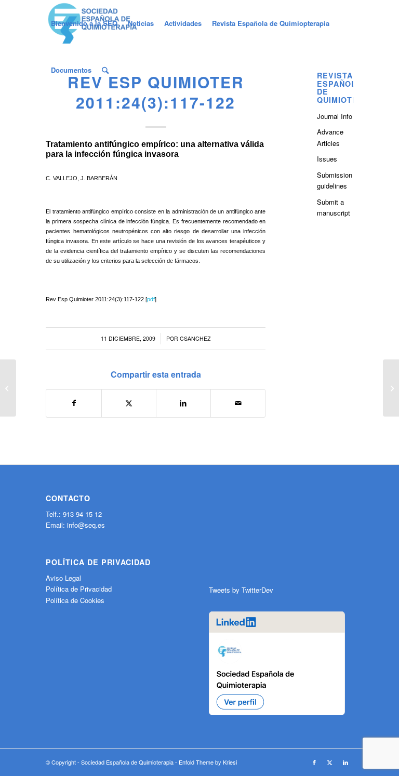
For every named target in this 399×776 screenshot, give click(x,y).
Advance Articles (330, 137)
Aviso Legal (63, 578)
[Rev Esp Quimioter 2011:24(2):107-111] (8, 388)
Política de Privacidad (79, 589)
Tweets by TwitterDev (241, 590)
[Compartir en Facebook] (73, 403)
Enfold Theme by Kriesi (208, 762)
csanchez (195, 338)
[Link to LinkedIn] (345, 762)
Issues (327, 159)
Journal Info (334, 116)
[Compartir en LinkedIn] (183, 403)
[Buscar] (105, 70)
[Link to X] (330, 762)
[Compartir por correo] (238, 403)
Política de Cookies (75, 600)
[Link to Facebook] (314, 762)
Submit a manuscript (333, 207)
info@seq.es (86, 525)
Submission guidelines (334, 180)
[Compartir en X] (129, 403)
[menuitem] (84, 23)
